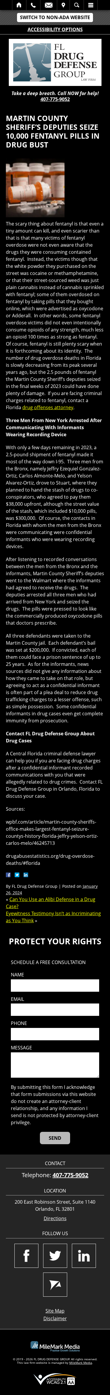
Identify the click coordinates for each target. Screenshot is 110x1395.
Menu (90, 5)
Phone (19, 1023)
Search (77, 5)
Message (21, 1048)
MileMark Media (80, 1363)
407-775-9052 (55, 99)
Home (19, 5)
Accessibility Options (55, 29)
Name (17, 975)
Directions (55, 1218)
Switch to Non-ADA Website (55, 17)
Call (33, 5)
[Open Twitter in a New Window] (55, 1256)
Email (48, 5)
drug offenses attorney (47, 407)
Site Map (55, 1311)
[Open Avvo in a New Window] (55, 1285)
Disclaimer (55, 1318)
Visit (63, 5)
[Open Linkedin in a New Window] (84, 1256)
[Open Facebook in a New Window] (26, 1256)
